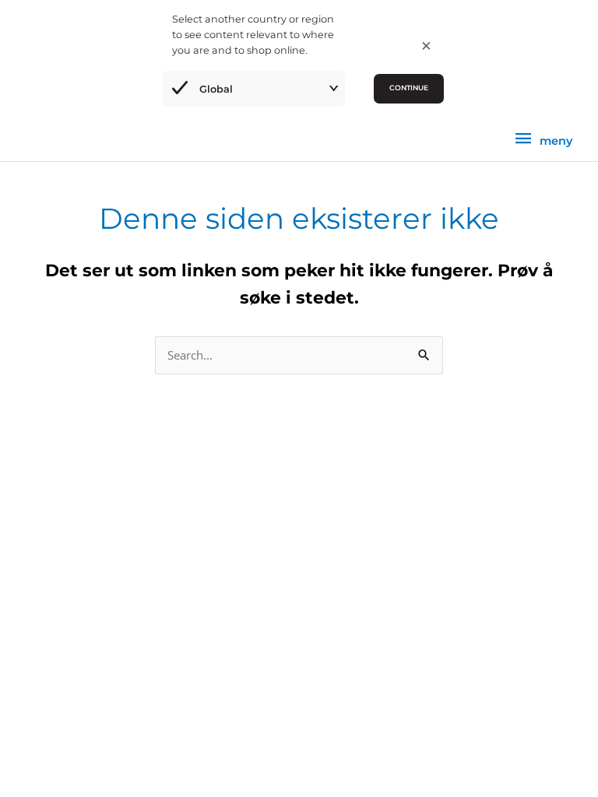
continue (408, 87)
